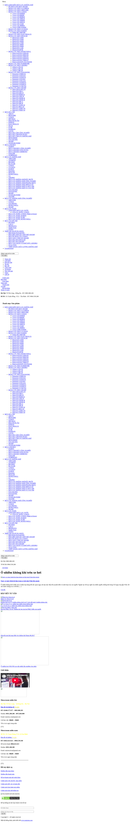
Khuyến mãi (8, 262)
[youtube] (6, 823)
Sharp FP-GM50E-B (18, 100)
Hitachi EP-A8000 (18, 44)
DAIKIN (11, 169)
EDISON (11, 122)
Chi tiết (3, 590)
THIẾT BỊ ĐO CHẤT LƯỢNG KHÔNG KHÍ (22, 247)
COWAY (11, 117)
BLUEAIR (11, 164)
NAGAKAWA (13, 139)
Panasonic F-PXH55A (19, 77)
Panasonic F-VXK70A (19, 86)
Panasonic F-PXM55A (19, 84)
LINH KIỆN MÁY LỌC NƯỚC (18, 210)
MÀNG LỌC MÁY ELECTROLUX (19, 34)
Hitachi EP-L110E (17, 48)
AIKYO (11, 113)
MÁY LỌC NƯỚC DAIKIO (17, 215)
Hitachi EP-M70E (17, 50)
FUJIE (10, 127)
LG (9, 176)
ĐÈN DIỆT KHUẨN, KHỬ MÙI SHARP (21, 234)
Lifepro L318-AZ (17, 67)
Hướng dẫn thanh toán (7, 774)
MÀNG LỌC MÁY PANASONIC (19, 72)
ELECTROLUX (13, 124)
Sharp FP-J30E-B (17, 103)
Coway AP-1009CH (18, 22)
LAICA (10, 224)
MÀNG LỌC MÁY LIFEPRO (17, 65)
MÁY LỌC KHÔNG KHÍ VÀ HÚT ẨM (21, 186)
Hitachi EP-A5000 (18, 39)
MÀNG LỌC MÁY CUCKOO (18, 29)
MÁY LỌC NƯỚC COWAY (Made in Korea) (22, 214)
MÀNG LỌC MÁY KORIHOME (19, 63)
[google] (2, 823)
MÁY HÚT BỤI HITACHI (16, 240)
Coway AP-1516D (18, 24)
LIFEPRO (11, 177)
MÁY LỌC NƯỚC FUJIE (16, 217)
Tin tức (7, 264)
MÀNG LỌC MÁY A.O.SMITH (18, 8)
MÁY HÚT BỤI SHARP (16, 241)
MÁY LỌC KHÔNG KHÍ (13, 157)
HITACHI (11, 172)
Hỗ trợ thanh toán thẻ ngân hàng (10, 777)
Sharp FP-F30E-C (17, 91)
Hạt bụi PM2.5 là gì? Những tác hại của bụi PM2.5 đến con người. (21, 609)
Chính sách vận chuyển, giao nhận (11, 781)
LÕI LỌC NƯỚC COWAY (20, 212)
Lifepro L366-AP (17, 69)
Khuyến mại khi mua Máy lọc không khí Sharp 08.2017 (18, 635)
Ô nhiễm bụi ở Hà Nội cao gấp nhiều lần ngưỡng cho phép (18, 666)
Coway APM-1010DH (19, 27)
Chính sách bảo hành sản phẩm (10, 787)
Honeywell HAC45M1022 (20, 58)
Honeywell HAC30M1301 (20, 55)
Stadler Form (12, 228)
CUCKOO (11, 167)
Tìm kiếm (4, 255)
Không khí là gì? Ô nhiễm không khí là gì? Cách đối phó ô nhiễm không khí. (24, 602)
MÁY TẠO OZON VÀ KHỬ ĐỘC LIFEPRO (22, 243)
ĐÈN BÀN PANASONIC (16, 233)
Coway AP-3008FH (18, 25)
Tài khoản (8, 269)
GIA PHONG (12, 203)
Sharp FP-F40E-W (18, 93)
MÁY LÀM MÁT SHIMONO (17, 152)
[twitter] (4, 823)
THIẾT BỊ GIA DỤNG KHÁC (14, 231)
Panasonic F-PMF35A (19, 74)
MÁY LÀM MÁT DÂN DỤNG (18, 150)
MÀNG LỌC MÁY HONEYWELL (19, 51)
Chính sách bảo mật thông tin (10, 790)
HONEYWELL (13, 174)
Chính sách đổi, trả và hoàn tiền (10, 784)
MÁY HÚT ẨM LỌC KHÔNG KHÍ (19, 136)
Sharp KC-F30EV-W (18, 110)
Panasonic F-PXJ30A (18, 79)
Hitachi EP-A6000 (18, 41)
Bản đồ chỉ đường (9, 737)
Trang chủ (8, 259)
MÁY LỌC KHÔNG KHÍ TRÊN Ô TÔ (20, 184)
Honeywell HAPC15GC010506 (22, 62)
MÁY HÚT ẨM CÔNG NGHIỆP (19, 132)
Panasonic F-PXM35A (19, 82)
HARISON (11, 129)
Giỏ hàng (5, 568)
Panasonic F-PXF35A (19, 75)
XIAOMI (11, 196)
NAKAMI (11, 153)
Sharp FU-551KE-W (18, 105)
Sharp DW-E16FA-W (19, 89)
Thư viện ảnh (9, 271)
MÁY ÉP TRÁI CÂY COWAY (18, 236)
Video (6, 273)
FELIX (10, 126)
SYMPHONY (12, 155)
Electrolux (11, 171)
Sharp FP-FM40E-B (18, 94)
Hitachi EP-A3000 (18, 37)
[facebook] (1, 823)
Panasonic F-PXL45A (19, 81)
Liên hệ (7, 274)
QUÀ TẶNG (12, 245)
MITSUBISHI (12, 138)
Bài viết (7, 266)
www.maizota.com (27, 820)
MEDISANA (12, 226)
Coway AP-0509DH (18, 13)
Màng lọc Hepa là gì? (7, 599)
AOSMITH (12, 160)
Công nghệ (8, 267)
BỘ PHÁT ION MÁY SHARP (18, 6)
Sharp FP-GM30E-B (18, 98)
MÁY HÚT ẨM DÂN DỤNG (17, 134)
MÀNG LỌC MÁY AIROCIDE (18, 10)
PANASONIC (12, 191)
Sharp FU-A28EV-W (18, 108)
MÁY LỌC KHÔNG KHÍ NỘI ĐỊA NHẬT (22, 183)
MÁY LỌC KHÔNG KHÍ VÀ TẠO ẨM (21, 188)
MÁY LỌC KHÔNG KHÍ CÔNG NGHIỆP (22, 181)
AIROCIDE (12, 158)
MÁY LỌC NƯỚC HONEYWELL (19, 219)
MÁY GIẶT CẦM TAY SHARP (18, 238)
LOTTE (10, 131)
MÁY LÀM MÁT (10, 145)
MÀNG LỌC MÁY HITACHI (17, 36)
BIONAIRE (12, 115)
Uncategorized (9, 248)
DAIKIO (11, 146)
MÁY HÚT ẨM (10, 112)
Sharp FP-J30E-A (17, 101)
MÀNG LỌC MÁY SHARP (17, 88)
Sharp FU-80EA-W (18, 107)
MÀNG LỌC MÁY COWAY (17, 12)
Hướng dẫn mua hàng (7, 771)
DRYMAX (11, 119)
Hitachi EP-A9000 (18, 46)
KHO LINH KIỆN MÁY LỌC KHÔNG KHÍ (19, 5)
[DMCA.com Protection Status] (10, 799)
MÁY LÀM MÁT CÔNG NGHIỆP (19, 148)
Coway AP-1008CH (18, 18)
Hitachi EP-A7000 (18, 43)
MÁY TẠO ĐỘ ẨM (11, 221)
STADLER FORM (14, 143)
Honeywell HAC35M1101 (20, 56)
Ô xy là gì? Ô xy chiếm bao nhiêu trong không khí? (16, 606)
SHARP (11, 141)
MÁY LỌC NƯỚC (11, 209)
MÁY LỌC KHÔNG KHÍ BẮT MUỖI (20, 179)
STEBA (10, 229)
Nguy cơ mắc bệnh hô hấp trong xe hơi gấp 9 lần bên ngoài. (20, 581)
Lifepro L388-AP (17, 70)
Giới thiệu (8, 261)
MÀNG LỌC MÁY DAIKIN (17, 31)
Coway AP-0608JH (18, 15)
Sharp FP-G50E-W (18, 96)
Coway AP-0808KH (18, 17)
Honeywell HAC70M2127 (20, 60)
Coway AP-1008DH (18, 20)
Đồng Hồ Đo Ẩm (13, 120)
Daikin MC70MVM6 (18, 32)
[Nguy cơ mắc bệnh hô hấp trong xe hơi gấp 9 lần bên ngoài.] (20, 577)
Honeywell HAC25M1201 (20, 53)
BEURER (11, 162)
